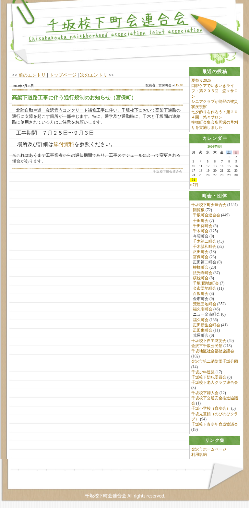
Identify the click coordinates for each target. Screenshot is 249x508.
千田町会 (200, 221)
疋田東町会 (202, 330)
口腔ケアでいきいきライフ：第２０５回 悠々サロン (214, 91)
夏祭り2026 (201, 80)
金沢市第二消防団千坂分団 (214, 361)
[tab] (214, 71)
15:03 (179, 85)
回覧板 (199, 210)
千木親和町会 (204, 246)
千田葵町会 (202, 226)
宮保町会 (200, 257)
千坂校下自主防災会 (208, 341)
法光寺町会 (202, 273)
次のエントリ (93, 75)
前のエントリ (32, 75)
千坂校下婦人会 (205, 393)
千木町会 (200, 231)
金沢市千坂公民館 (206, 346)
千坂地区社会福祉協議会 (212, 351)
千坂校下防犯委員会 (208, 377)
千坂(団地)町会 (206, 283)
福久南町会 (202, 309)
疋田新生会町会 (206, 325)
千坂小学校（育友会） (210, 408)
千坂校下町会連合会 (208, 205)
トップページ (63, 75)
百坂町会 (200, 294)
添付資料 (63, 144)
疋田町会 (200, 252)
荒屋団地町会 (204, 304)
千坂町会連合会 (206, 215)
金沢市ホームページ (208, 449)
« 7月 (194, 185)
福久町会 (200, 320)
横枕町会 (200, 278)
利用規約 (199, 454)
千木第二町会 (204, 241)
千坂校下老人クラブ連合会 (214, 382)
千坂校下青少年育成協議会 (214, 424)
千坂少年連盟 (203, 372)
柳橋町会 (200, 267)
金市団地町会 (204, 288)
